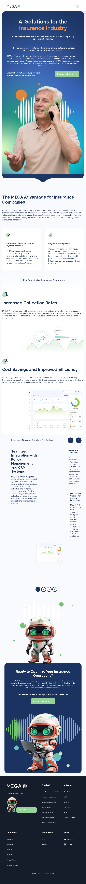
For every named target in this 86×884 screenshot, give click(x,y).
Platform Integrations (49, 822)
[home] (13, 6)
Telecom (66, 812)
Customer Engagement (49, 797)
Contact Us (10, 855)
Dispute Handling (47, 812)
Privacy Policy (11, 860)
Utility (66, 797)
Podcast (44, 844)
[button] (77, 6)
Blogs (43, 839)
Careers (9, 850)
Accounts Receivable (49, 802)
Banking (66, 802)
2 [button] (43, 589)
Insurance (67, 807)
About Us (10, 839)
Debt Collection (69, 792)
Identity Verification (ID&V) (50, 792)
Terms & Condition (13, 865)
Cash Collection (47, 807)
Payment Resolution (48, 817)
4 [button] (54, 589)
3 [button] (49, 589)
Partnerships (11, 844)
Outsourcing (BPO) (70, 817)
